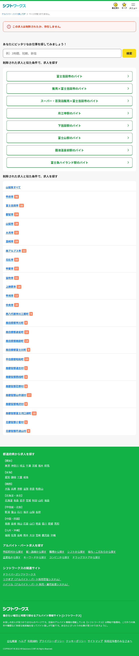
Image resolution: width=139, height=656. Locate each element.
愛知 (7, 477)
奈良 (32, 489)
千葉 (28, 465)
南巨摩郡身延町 (15, 332)
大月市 (9, 232)
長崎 (19, 535)
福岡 (7, 535)
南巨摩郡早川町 (15, 322)
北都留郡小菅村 (15, 422)
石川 (19, 512)
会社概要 (12, 641)
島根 (13, 523)
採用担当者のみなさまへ (118, 641)
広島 (25, 523)
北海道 (8, 500)
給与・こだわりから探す (102, 551)
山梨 (32, 512)
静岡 (13, 477)
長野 (38, 512)
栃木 (40, 465)
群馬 (46, 465)
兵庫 (13, 489)
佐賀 (13, 535)
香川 (44, 523)
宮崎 (38, 535)
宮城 (28, 500)
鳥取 (7, 523)
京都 (19, 489)
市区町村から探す (13, 551)
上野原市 (11, 286)
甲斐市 (9, 268)
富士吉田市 (12, 205)
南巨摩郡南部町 (15, 341)
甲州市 (9, 295)
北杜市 (9, 259)
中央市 (9, 305)
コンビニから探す (59, 557)
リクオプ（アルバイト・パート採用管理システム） (32, 579)
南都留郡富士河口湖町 (18, 413)
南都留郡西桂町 (15, 376)
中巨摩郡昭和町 (15, 359)
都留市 (9, 214)
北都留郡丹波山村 (16, 431)
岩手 (22, 500)
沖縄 (53, 535)
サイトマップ (95, 641)
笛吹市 (9, 278)
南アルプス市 (13, 251)
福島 (46, 500)
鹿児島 (45, 535)
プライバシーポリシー (51, 641)
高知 (56, 523)
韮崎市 (9, 241)
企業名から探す (12, 557)
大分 (32, 535)
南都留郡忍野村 (15, 386)
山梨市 (9, 223)
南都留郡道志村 (15, 368)
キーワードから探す (35, 557)
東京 (7, 465)
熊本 (25, 535)
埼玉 (22, 465)
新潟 (7, 512)
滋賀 (25, 489)
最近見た (115, 8)
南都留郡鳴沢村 (15, 404)
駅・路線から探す (36, 551)
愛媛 (50, 523)
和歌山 (39, 489)
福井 (25, 512)
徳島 (38, 523)
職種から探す (56, 551)
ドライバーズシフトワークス (19, 574)
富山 (13, 512)
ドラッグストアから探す (86, 557)
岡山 (19, 523)
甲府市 (9, 196)
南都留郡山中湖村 (16, 395)
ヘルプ (22, 641)
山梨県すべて (13, 187)
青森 (16, 500)
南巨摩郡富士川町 (16, 349)
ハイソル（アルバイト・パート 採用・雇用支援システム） (36, 584)
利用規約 (33, 641)
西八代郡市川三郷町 (17, 314)
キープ (124, 8)
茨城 (34, 465)
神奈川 (15, 465)
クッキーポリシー (76, 641)
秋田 (34, 500)
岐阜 (25, 477)
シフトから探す (76, 551)
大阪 (7, 489)
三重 (19, 477)
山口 (32, 523)
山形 (40, 500)
